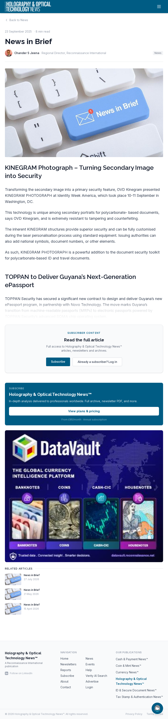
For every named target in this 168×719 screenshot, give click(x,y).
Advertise (92, 681)
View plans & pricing (84, 411)
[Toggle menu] (159, 6)
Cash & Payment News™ (132, 659)
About (64, 681)
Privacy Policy (134, 714)
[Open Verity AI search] (157, 708)
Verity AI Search (96, 675)
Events (90, 664)
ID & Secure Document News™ (136, 690)
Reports (65, 670)
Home (64, 658)
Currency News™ (127, 672)
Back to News (18, 20)
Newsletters (68, 664)
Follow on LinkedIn (21, 673)
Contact (65, 687)
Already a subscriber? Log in (97, 361)
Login (89, 687)
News (157, 52)
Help (89, 670)
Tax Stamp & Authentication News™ (139, 697)
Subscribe (58, 361)
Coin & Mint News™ (128, 665)
